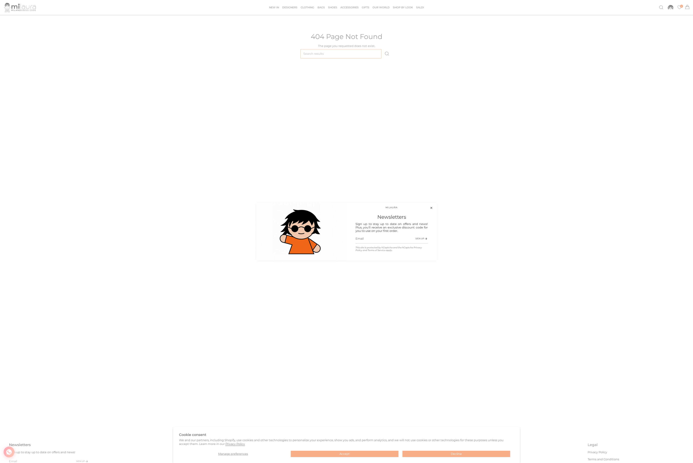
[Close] (431, 208)
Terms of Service (376, 250)
